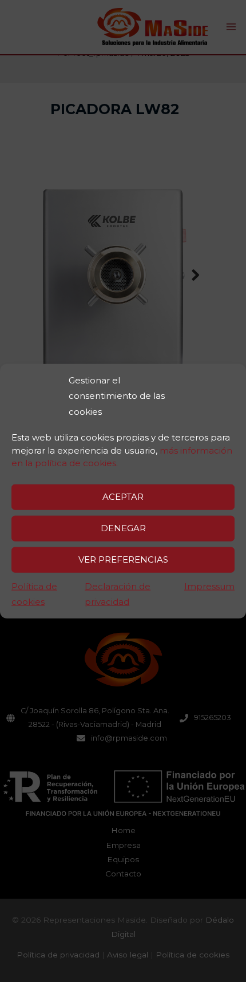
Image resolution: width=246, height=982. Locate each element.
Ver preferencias (123, 559)
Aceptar (123, 496)
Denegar (123, 528)
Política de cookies (34, 593)
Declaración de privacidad (117, 593)
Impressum (209, 585)
